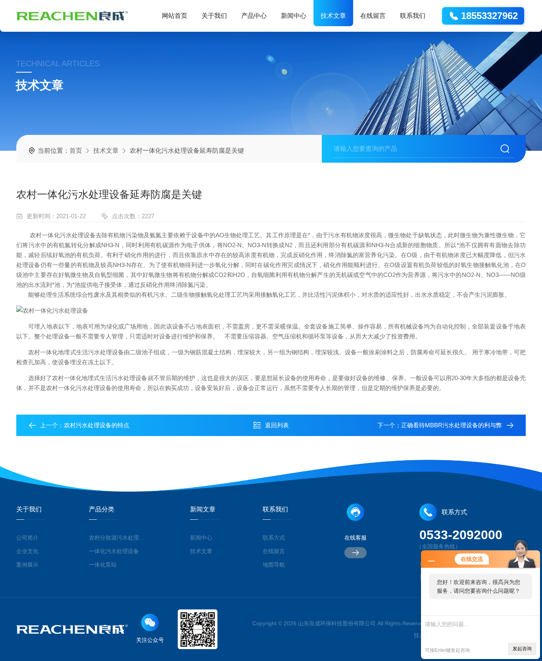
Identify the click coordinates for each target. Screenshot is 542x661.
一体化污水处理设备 (114, 551)
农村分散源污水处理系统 (117, 537)
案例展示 (27, 564)
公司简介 (27, 537)
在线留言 (373, 15)
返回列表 (277, 425)
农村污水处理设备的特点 (96, 425)
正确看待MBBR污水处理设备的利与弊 (451, 425)
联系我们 (412, 15)
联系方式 (274, 537)
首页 (75, 150)
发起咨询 (522, 648)
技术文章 (333, 15)
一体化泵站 (103, 564)
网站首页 (174, 15)
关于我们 (214, 15)
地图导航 (274, 564)
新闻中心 (293, 15)
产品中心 (254, 15)
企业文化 (27, 551)
